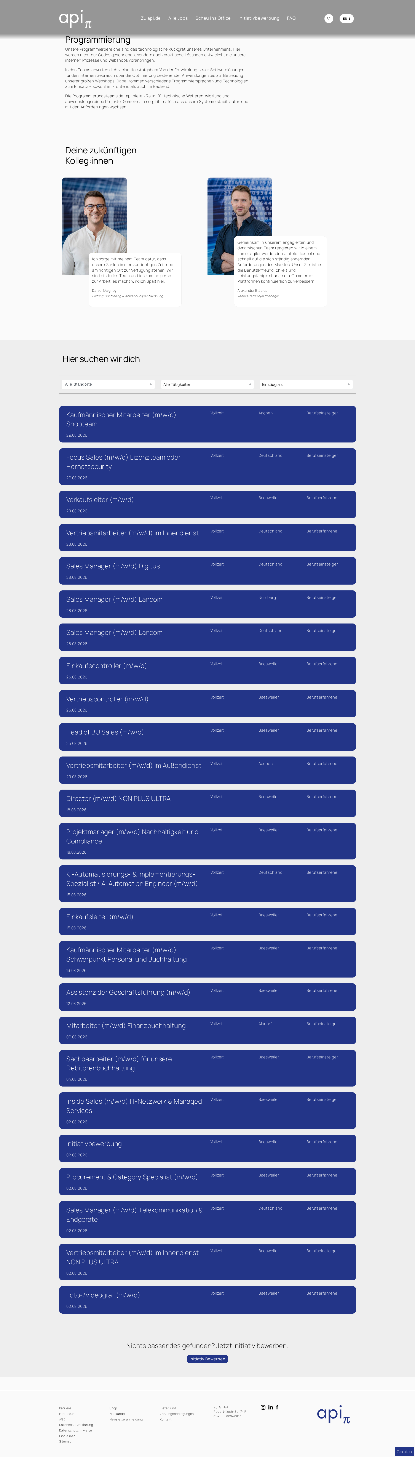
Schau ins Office (213, 18)
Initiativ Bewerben (207, 1358)
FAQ (291, 18)
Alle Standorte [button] (78, 384)
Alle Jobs (178, 18)
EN (345, 18)
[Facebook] (278, 1407)
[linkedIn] (271, 1407)
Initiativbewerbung (258, 18)
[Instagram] (263, 1407)
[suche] (328, 18)
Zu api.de (151, 18)
